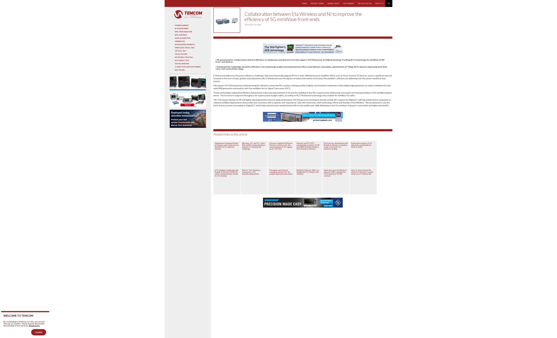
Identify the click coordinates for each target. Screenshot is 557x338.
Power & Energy (182, 25)
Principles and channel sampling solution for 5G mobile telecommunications (281, 172)
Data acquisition (182, 38)
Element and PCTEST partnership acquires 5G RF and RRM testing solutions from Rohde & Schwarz (308, 146)
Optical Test (180, 51)
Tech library (348, 3)
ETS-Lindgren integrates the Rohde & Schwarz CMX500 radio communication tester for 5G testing (226, 173)
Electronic (180, 70)
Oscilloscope (181, 54)
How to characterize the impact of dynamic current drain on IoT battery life (362, 172)
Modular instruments (185, 44)
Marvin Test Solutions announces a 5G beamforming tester (251, 172)
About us (379, 3)
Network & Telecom (184, 57)
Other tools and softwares (188, 67)
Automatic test (182, 60)
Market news (333, 3)
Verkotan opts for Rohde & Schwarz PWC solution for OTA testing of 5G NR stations (335, 173)
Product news (317, 3)
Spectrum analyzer (183, 32)
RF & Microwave (182, 28)
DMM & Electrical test (185, 48)
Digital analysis (182, 63)
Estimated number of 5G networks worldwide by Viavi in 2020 (361, 145)
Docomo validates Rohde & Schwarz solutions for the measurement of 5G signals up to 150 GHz (281, 146)
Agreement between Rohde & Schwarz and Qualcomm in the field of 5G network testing (227, 146)
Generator (180, 41)
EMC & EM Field (181, 35)
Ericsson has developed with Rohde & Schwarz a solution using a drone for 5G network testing (336, 146)
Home (304, 3)
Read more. (34, 325)
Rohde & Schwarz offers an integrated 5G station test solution (308, 172)
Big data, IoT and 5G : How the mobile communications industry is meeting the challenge (253, 146)
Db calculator (364, 3)
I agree (39, 332)
